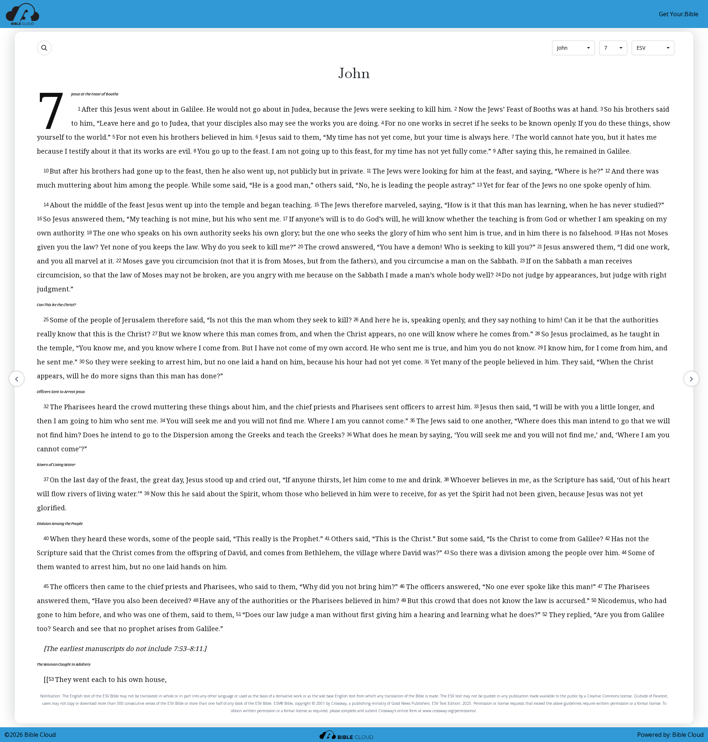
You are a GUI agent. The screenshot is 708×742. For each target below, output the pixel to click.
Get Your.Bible (678, 14)
